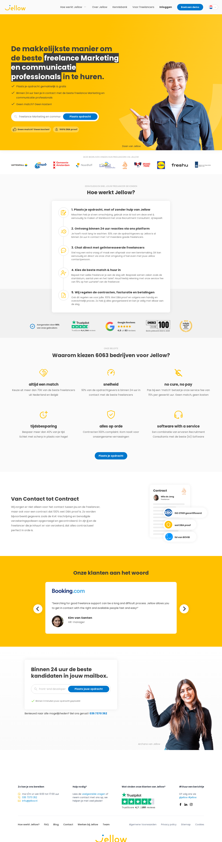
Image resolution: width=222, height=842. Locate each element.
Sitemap (186, 824)
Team (106, 824)
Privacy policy (168, 824)
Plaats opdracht (80, 116)
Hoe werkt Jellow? (28, 824)
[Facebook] (180, 804)
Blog (56, 824)
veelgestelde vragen (93, 794)
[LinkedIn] (185, 804)
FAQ (46, 824)
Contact (68, 824)
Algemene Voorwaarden (143, 824)
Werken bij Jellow (88, 824)
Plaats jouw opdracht (89, 689)
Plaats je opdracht (111, 456)
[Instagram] (191, 804)
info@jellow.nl (29, 800)
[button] (213, 7)
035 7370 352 (98, 713)
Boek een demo (190, 7)
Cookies (199, 824)
